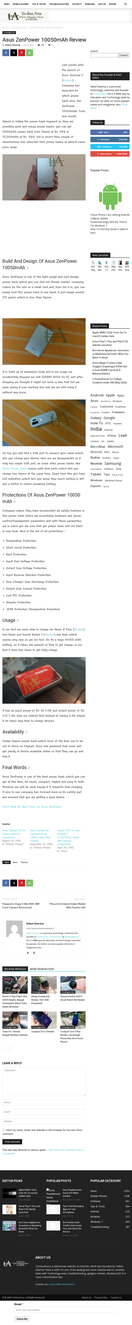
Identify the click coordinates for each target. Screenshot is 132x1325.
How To (96, 423)
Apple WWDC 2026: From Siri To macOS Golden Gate (109, 334)
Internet (108, 429)
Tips (107, 474)
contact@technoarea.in (61, 1284)
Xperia (106, 486)
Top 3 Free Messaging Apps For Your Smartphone (73, 1209)
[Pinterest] (21, 52)
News (7, 4)
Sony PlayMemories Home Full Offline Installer (72, 1193)
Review (112, 4)
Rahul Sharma (13, 45)
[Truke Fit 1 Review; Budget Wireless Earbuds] (15, 1020)
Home (5, 27)
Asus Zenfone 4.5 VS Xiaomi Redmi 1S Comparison (13, 834)
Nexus (115, 452)
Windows (90, 4)
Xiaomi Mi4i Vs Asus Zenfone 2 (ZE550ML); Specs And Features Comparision (68, 837)
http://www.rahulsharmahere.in (40, 928)
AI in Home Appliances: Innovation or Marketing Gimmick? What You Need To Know (110, 354)
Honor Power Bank (14, 468)
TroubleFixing (55, 936)
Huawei (118, 423)
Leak (123, 435)
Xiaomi (95, 486)
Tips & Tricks (39, 4)
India (96, 429)
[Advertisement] (89, 16)
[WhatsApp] (29, 52)
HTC (108, 423)
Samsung (112, 463)
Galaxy (95, 418)
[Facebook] (5, 52)
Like (125, 132)
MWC (107, 452)
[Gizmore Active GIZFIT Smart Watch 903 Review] (73, 984)
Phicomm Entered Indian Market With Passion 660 (68, 905)
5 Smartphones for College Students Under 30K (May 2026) (109, 381)
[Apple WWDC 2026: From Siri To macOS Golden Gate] (9, 1193)
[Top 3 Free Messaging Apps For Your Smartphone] (53, 1209)
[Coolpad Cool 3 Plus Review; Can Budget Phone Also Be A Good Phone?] (73, 1020)
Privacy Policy (100, 1297)
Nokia (95, 457)
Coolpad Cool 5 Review (42, 1031)
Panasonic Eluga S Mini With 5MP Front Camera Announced (21, 905)
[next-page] (10, 1049)
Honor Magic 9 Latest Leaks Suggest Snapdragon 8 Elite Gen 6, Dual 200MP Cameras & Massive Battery (109, 368)
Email (17, 1304)
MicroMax (97, 446)
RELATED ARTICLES (15, 969)
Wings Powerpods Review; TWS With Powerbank (40, 1000)
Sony (118, 468)
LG (102, 441)
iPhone (111, 436)
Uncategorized (19, 27)
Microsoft (115, 446)
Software (108, 468)
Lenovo (94, 441)
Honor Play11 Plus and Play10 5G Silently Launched (110, 343)
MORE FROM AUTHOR (42, 969)
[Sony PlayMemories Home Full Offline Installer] (53, 1197)
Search (94, 51)
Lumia (110, 441)
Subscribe (122, 154)
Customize (106, 406)
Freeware (118, 412)
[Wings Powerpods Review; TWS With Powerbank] (44, 984)
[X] (13, 52)
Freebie (106, 412)
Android (96, 395)
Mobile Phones (21, 4)
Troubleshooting (59, 4)
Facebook (94, 412)
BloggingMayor (72, 936)
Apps (120, 395)
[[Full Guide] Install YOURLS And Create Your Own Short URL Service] (53, 1226)
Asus (15, 862)
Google (109, 418)
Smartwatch (96, 469)
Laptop (102, 4)
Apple (110, 395)
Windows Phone (113, 480)
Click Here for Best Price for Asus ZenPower (32, 806)
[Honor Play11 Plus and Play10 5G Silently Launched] (9, 1209)
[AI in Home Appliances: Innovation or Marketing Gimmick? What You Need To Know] (9, 1226)
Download (121, 406)
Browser (117, 401)
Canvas (93, 406)
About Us (86, 1297)
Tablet (95, 474)
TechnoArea (42, 936)
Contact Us (116, 1297)
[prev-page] (4, 1049)
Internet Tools (97, 435)
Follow (123, 139)
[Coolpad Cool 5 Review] (44, 1020)
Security (77, 4)
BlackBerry (106, 401)
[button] (125, 4)
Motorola (96, 452)
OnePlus (106, 457)
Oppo (116, 457)
